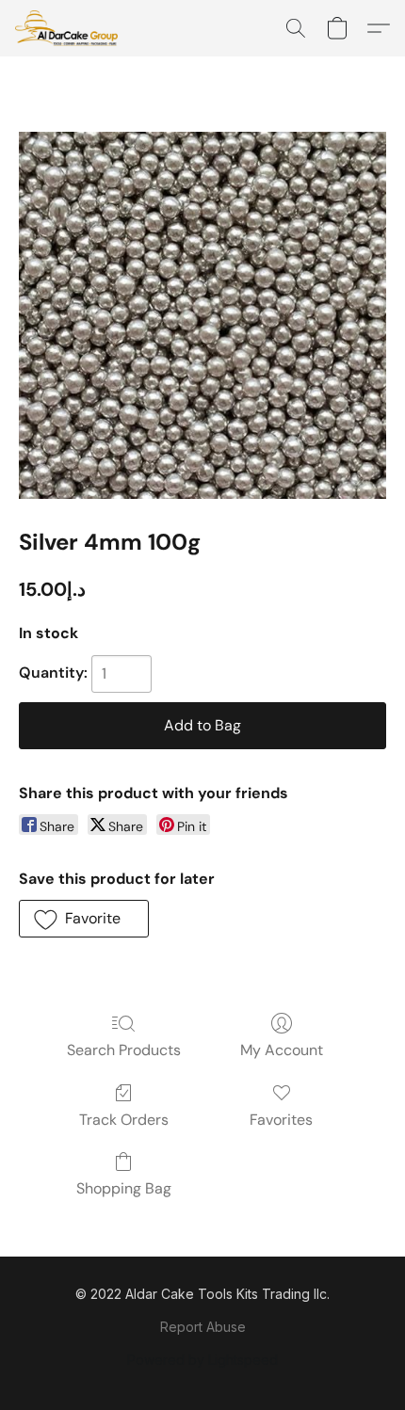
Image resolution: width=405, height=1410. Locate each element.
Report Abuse (203, 1327)
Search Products (124, 1050)
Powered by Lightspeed (202, 1360)
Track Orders (124, 1120)
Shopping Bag (123, 1188)
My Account (281, 1050)
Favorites (281, 1120)
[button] (69, 28)
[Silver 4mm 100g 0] (202, 315)
